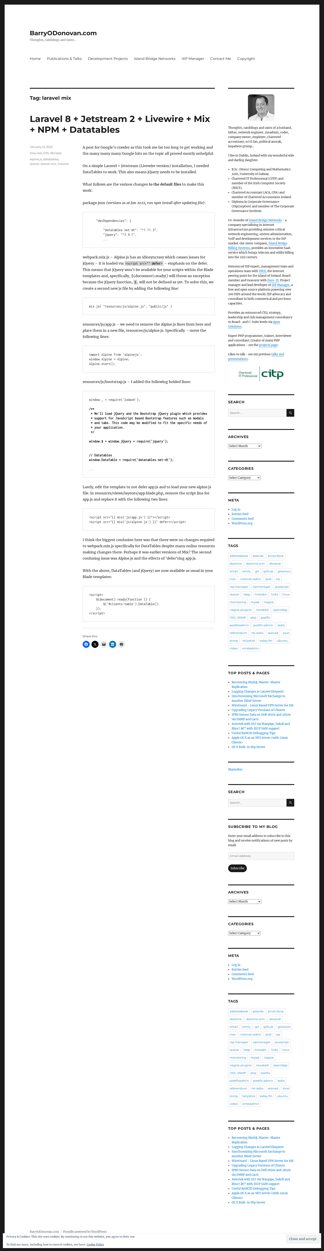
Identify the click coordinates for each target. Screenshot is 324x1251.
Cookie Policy (95, 1244)
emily (246, 571)
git (257, 571)
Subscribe (237, 868)
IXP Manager (193, 59)
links (274, 594)
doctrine (236, 563)
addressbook (239, 556)
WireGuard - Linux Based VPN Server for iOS (263, 705)
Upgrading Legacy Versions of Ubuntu (258, 710)
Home (35, 59)
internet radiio (250, 579)
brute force (276, 556)
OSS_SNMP (238, 617)
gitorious (284, 571)
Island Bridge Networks (154, 59)
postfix (265, 617)
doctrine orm (255, 563)
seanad (273, 633)
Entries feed (240, 514)
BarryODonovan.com (63, 33)
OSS (46, 153)
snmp (234, 640)
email (234, 571)
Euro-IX (273, 280)
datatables (51, 159)
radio (281, 625)
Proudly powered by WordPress (85, 1232)
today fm (266, 640)
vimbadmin (250, 648)
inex (233, 579)
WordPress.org (242, 523)
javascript (282, 586)
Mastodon (235, 769)
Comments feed (243, 519)
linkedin (261, 594)
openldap (280, 610)
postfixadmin (239, 625)
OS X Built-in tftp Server (248, 747)
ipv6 (268, 579)
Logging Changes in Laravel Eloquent (258, 691)
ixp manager (239, 586)
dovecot (275, 563)
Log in (236, 509)
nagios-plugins (240, 610)
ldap (247, 594)
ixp (278, 579)
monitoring (238, 602)
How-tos (36, 153)
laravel (34, 164)
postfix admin (263, 625)
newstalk (262, 610)
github (268, 571)
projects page (268, 345)
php (253, 617)
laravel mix (48, 164)
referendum (238, 633)
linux (286, 594)
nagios (269, 602)
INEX (262, 271)
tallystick (248, 640)
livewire (63, 164)
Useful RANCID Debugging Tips (254, 733)
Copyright (246, 59)
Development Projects (108, 59)
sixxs (286, 633)
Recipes (55, 153)
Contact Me (220, 59)
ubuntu (282, 640)
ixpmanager (261, 586)
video (234, 648)
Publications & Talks (64, 59)
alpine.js (36, 159)
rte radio (257, 633)
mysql (255, 602)
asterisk (258, 556)
